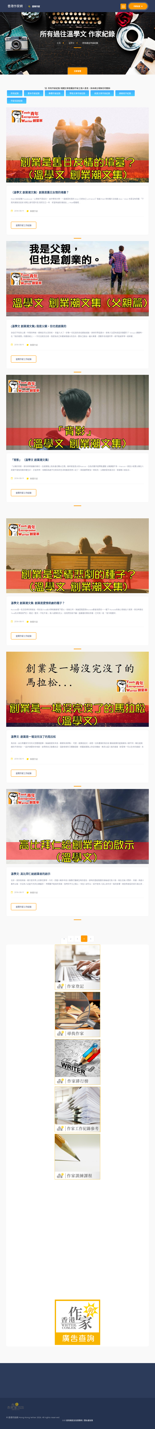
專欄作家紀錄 (54, 93)
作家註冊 (137, 6)
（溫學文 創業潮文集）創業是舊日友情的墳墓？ (40, 192)
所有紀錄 (15, 93)
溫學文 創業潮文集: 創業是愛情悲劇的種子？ (38, 603)
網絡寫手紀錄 (125, 93)
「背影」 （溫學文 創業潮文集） (31, 460)
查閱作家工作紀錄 (23, 225)
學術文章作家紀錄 (77, 93)
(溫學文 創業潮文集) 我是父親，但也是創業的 (38, 326)
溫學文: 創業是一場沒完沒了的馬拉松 (33, 736)
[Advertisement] (77, 513)
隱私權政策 (88, 1420)
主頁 (59, 43)
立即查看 (77, 71)
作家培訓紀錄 (17, 100)
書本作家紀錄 (34, 93)
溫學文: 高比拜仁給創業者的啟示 (30, 874)
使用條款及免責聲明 (74, 1420)
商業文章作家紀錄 (102, 93)
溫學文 (71, 43)
